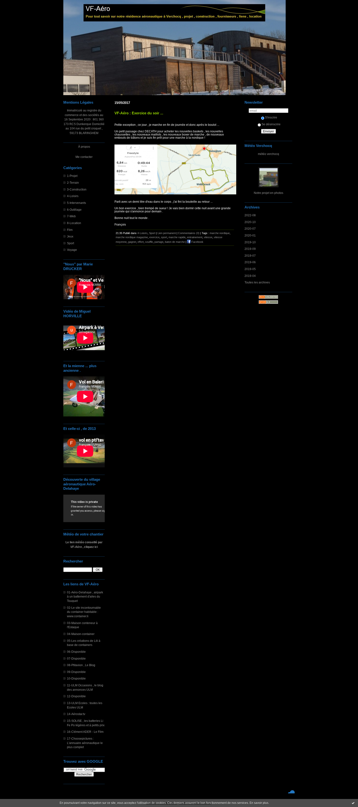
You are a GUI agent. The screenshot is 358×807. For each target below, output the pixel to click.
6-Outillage (74, 209)
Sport (70, 243)
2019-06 (250, 262)
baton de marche (175, 241)
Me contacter (84, 156)
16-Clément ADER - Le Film (85, 731)
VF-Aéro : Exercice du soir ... (138, 113)
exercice (154, 237)
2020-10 (250, 222)
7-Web (71, 216)
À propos (84, 146)
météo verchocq (268, 153)
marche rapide (177, 237)
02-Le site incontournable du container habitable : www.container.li (84, 612)
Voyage (72, 249)
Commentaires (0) (188, 233)
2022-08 (250, 215)
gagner (132, 241)
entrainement (194, 237)
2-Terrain (73, 182)
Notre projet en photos (268, 192)
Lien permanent (167, 233)
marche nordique (220, 233)
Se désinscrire (271, 124)
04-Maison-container (80, 633)
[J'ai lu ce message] (353, 803)
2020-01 (250, 235)
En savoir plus (259, 803)
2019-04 (250, 275)
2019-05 (250, 269)
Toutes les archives (257, 282)
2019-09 (250, 248)
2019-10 (250, 242)
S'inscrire (271, 117)
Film (70, 229)
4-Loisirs (72, 196)
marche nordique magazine (132, 237)
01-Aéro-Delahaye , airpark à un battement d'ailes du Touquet (85, 596)
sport (164, 237)
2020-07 (250, 228)
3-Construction (76, 189)
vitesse (208, 237)
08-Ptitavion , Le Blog (81, 665)
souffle (149, 241)
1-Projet (72, 175)
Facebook (197, 241)
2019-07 (250, 255)
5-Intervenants (76, 202)
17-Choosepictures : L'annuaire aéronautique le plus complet (85, 743)
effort (141, 241)
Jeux (70, 236)
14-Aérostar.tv (76, 714)
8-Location (74, 223)
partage (158, 241)
